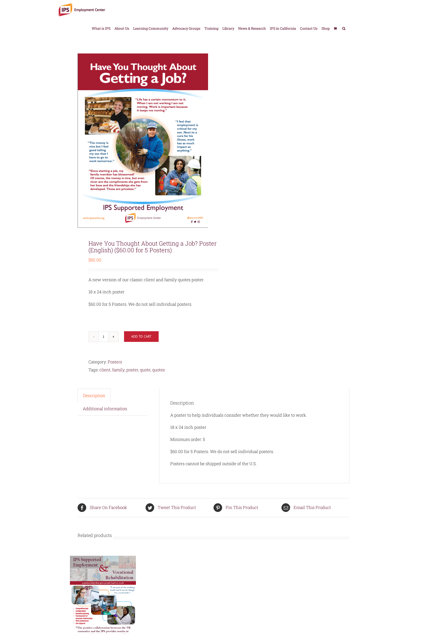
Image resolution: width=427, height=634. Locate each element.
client (104, 370)
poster (132, 370)
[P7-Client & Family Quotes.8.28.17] (143, 140)
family (118, 370)
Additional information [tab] (105, 408)
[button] (343, 28)
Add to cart (141, 336)
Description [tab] (94, 395)
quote (145, 370)
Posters (115, 362)
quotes (158, 370)
